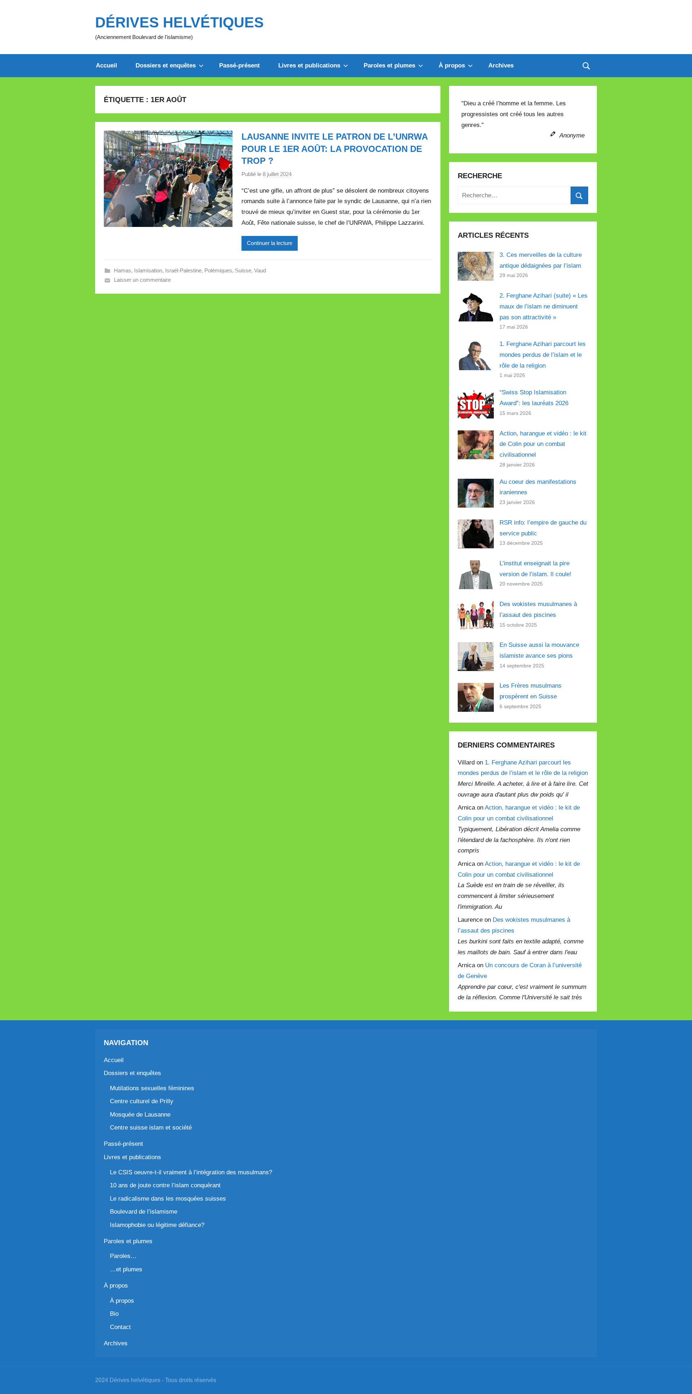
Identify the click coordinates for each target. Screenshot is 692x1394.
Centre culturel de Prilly (141, 1101)
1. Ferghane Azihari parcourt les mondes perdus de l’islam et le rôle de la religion (543, 355)
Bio (114, 1313)
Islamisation (148, 270)
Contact (120, 1327)
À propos (452, 65)
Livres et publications (309, 65)
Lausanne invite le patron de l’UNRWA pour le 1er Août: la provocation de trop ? (334, 149)
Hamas (122, 270)
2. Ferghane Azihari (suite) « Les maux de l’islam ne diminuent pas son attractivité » (543, 306)
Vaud (260, 270)
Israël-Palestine (183, 270)
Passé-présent (239, 65)
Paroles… (123, 1256)
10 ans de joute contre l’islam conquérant (165, 1185)
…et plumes (126, 1269)
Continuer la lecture (269, 243)
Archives (501, 65)
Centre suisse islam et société (151, 1127)
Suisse (243, 270)
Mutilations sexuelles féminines (152, 1088)
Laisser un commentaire (142, 280)
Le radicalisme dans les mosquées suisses (168, 1198)
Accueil (106, 65)
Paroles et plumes (389, 65)
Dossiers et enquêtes (166, 65)
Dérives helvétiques (179, 22)
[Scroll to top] (678, 1380)
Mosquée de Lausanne (140, 1114)
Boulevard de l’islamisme (143, 1211)
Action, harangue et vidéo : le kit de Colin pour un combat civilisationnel (543, 444)
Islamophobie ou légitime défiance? (157, 1225)
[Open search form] (586, 65)
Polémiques (218, 270)
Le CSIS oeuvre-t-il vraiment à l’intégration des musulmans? (191, 1172)
